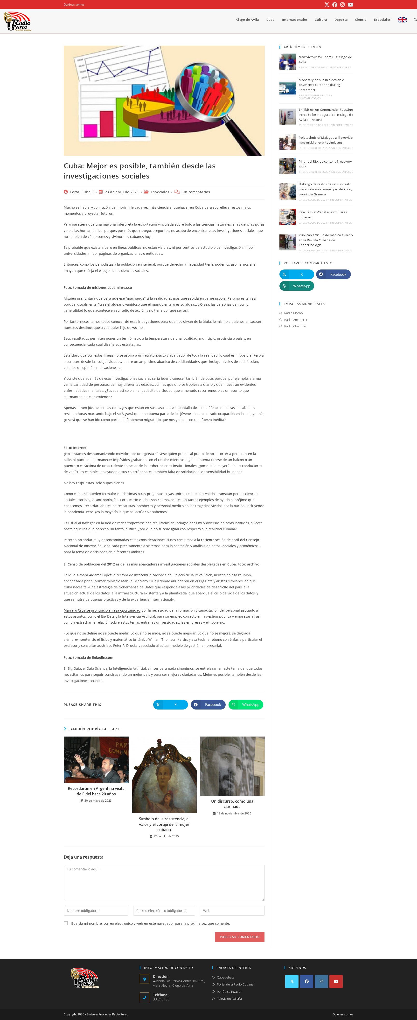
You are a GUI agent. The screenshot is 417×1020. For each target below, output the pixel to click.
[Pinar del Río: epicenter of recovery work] (287, 166)
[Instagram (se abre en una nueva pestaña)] (342, 4)
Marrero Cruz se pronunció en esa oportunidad (102, 610)
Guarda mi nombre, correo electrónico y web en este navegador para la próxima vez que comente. (150, 923)
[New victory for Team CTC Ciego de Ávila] (287, 62)
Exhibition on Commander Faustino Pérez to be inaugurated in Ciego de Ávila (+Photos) (326, 114)
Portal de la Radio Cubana (235, 984)
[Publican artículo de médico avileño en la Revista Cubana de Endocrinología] (287, 242)
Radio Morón (293, 313)
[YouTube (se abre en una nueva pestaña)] (349, 4)
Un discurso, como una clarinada (232, 804)
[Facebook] (306, 981)
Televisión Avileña (229, 998)
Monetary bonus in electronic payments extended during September (321, 85)
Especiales (160, 192)
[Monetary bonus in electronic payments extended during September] (287, 88)
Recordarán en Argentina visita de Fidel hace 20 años (96, 791)
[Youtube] (336, 981)
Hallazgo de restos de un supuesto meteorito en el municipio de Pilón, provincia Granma (325, 189)
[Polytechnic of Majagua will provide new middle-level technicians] (287, 142)
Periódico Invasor (229, 991)
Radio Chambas (295, 326)
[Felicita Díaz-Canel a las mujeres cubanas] (287, 217)
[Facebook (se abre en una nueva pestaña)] (335, 4)
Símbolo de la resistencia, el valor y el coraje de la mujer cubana (164, 824)
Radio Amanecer (295, 319)
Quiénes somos (74, 4)
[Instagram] (321, 981)
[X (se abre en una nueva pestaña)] (327, 4)
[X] (292, 981)
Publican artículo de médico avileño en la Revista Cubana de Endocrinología (326, 240)
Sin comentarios (196, 192)
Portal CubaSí (82, 192)
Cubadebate (225, 977)
